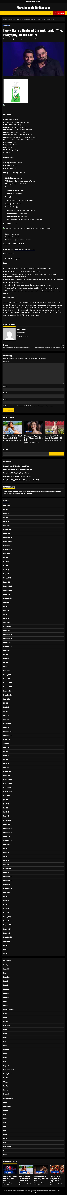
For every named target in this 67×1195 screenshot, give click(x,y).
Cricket (5, 1013)
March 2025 (6, 574)
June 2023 (6, 659)
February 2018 (7, 917)
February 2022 (7, 723)
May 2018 (5, 905)
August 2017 (6, 941)
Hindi (4, 1062)
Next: (49, 346)
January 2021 (6, 776)
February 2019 (7, 868)
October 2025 (7, 546)
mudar (6, 440)
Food (4, 1042)
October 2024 (7, 594)
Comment (6, 362)
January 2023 (6, 679)
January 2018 (6, 921)
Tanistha (27, 442)
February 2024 (7, 626)
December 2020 (7, 780)
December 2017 (7, 925)
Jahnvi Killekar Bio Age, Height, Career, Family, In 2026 (12, 437)
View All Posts (23, 336)
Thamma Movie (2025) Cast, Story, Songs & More (16, 466)
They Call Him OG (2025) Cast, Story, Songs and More (17, 476)
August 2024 (6, 602)
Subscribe (61, 13)
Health (5, 1058)
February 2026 (7, 529)
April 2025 (6, 570)
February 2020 (7, 820)
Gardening (6, 1050)
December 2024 (7, 586)
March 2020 (6, 816)
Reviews (5, 1110)
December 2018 (7, 876)
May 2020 (5, 808)
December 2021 (7, 731)
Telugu (5, 1134)
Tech (4, 1130)
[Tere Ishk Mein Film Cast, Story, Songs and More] (41, 1169)
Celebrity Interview (8, 1009)
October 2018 (6, 885)
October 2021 (6, 739)
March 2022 (6, 719)
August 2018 (6, 893)
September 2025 (7, 550)
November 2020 (7, 784)
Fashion (5, 1029)
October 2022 (7, 691)
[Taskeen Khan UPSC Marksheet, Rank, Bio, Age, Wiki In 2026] (54, 427)
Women (5, 1154)
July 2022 (5, 703)
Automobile (6, 969)
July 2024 (5, 606)
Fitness (5, 1037)
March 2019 (6, 864)
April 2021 (6, 764)
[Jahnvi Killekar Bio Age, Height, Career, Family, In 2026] (12, 427)
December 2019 (7, 828)
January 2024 (6, 630)
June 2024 (6, 610)
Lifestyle (5, 1082)
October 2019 (6, 836)
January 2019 (6, 872)
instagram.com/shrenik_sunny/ (24, 249)
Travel (4, 1142)
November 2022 (7, 687)
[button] (3, 13)
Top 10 (5, 1138)
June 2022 (6, 707)
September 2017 (7, 937)
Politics (5, 1102)
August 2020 (6, 796)
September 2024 (7, 598)
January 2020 (6, 824)
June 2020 (6, 804)
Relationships (7, 1106)
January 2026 (6, 534)
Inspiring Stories (7, 1074)
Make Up (5, 1086)
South (4, 1114)
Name (5, 386)
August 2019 (6, 844)
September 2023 (7, 647)
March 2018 (6, 913)
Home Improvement (8, 1070)
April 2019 (6, 860)
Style (4, 1122)
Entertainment (7, 1025)
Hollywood (6, 1066)
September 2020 (7, 792)
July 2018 (5, 897)
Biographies (7, 25)
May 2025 (5, 566)
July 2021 (5, 751)
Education (5, 1021)
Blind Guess (6, 989)
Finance (5, 1033)
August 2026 (6, 505)
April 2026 (6, 521)
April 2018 (6, 909)
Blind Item (6, 993)
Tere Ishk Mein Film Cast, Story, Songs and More (16, 473)
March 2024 (6, 622)
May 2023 (5, 663)
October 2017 (6, 933)
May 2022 (5, 711)
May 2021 (5, 759)
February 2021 (7, 772)
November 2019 (7, 832)
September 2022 (7, 695)
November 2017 (7, 929)
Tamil (4, 1126)
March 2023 (6, 671)
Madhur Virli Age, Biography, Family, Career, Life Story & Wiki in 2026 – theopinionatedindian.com (29, 491)
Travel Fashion (7, 1146)
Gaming (5, 1046)
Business (5, 1005)
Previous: (16, 346)
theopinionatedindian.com (33, 7)
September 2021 (7, 743)
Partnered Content (8, 1098)
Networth (5, 1090)
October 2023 (7, 642)
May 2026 (5, 517)
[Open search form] (51, 13)
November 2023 (7, 638)
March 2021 (6, 768)
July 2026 (5, 509)
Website (5, 399)
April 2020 (6, 812)
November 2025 (7, 542)
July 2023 (5, 655)
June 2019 (6, 852)
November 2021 (7, 735)
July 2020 (5, 800)
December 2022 (7, 683)
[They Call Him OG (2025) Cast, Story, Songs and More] (57, 1169)
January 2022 (6, 727)
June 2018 (6, 901)
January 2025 (6, 582)
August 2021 (6, 747)
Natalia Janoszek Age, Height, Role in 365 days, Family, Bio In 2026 (33, 438)
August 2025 (6, 554)
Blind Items (6, 997)
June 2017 (5, 949)
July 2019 (5, 848)
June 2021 (6, 755)
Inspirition (6, 1078)
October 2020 (7, 788)
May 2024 (5, 614)
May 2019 (5, 856)
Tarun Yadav (8, 39)
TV (3, 1150)
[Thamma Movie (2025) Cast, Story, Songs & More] (10, 1169)
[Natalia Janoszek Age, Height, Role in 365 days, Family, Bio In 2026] (33, 427)
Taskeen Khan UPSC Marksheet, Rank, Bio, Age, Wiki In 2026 (54, 437)
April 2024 (6, 618)
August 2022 (6, 699)
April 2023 (6, 667)
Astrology (5, 965)
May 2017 (5, 953)
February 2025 (7, 578)
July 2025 (5, 558)
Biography (6, 981)
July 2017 (5, 945)
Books (5, 1001)
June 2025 (6, 562)
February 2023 (7, 675)
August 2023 (6, 651)
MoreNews (29, 1193)
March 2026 (6, 525)
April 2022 (6, 715)
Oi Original (6, 1094)
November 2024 (7, 590)
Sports (5, 1118)
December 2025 (7, 538)
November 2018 (7, 880)
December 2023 (7, 634)
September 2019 (7, 840)
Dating (5, 1017)
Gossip (5, 1054)
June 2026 (6, 513)
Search (5, 449)
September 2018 (7, 889)
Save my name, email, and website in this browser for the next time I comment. (29, 406)
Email (5, 393)
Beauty (5, 973)
